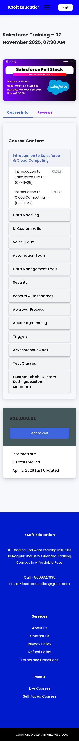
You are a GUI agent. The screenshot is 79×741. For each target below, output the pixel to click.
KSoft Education (24, 7)
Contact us (39, 635)
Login (65, 7)
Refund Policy (39, 651)
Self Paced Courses (39, 696)
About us (39, 627)
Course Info (18, 112)
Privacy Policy (39, 644)
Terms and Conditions (39, 660)
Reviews (44, 112)
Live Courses (39, 688)
